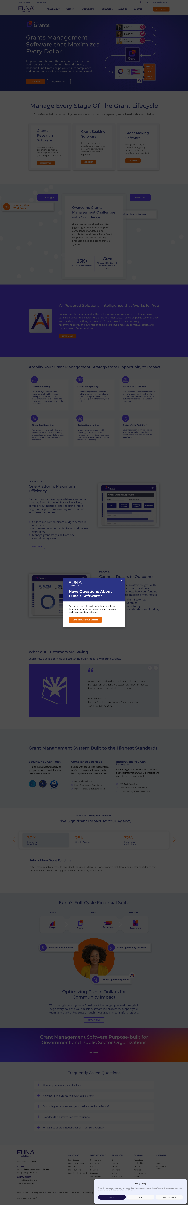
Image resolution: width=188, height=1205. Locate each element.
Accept (111, 1197)
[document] (94, 602)
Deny (141, 1197)
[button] (122, 581)
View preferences (169, 1197)
